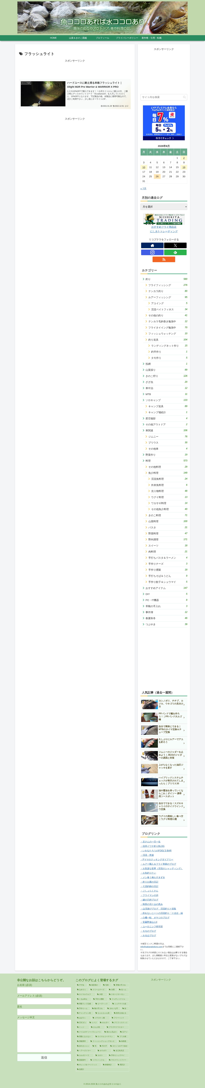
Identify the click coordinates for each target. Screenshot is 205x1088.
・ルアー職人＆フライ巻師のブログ (158, 864)
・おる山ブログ (148, 935)
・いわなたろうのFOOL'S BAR (156, 850)
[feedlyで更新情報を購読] (175, 252)
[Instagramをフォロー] (152, 252)
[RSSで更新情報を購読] (164, 259)
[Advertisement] (75, 69)
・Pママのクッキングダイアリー (156, 859)
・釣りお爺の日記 (149, 882)
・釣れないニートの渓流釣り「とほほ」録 (161, 913)
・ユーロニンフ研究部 (151, 926)
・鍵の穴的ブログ (149, 900)
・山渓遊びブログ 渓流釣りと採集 (158, 909)
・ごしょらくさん (149, 891)
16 (184, 167)
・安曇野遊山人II (148, 922)
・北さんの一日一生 (150, 841)
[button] (184, 97)
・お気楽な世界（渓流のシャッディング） (161, 868)
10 (143, 167)
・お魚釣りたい (148, 873)
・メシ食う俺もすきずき (152, 877)
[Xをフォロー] (175, 245)
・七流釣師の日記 (149, 886)
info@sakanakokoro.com (151, 946)
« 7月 (143, 188)
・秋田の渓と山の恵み (151, 904)
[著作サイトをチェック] (152, 245)
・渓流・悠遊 (147, 855)
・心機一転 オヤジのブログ (154, 917)
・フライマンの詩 (149, 895)
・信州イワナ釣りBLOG (152, 846)
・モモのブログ (148, 931)
